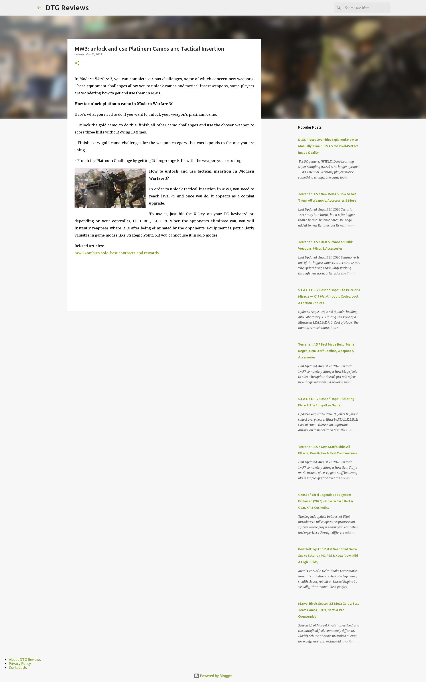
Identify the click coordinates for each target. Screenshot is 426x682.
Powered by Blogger (215, 676)
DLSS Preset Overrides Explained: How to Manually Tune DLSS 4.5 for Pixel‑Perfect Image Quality (328, 146)
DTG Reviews (67, 8)
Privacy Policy (20, 664)
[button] (77, 63)
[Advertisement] (284, 191)
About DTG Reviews (25, 660)
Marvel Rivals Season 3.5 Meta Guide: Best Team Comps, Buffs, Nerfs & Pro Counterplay (328, 610)
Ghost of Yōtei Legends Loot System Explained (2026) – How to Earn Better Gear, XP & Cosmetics (325, 501)
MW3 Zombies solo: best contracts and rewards (117, 253)
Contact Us (18, 668)
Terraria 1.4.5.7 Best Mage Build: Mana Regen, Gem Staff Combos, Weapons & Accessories (326, 351)
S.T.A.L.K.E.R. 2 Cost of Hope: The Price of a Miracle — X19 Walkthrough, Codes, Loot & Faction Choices (329, 296)
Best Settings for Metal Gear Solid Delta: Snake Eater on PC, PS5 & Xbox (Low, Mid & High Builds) (328, 555)
